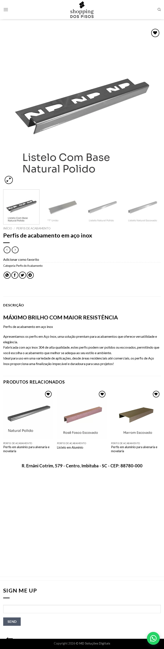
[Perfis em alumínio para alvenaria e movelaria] (28, 414)
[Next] (152, 106)
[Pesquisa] (159, 10)
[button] (153, 638)
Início (7, 228)
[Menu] (5, 9)
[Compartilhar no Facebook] (14, 275)
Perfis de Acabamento (33, 228)
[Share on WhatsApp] (7, 275)
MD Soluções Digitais (94, 643)
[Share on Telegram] (30, 275)
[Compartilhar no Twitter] (22, 275)
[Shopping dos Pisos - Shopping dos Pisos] (82, 9)
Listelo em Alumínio (70, 447)
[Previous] (12, 106)
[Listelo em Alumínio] (82, 414)
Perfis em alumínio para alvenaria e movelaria (26, 449)
